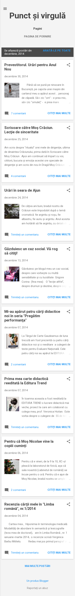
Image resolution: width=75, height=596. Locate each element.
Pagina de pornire (37, 36)
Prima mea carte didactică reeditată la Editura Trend (26, 381)
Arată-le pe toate (57, 50)
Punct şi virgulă (37, 15)
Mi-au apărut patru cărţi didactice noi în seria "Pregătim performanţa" (32, 315)
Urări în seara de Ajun (22, 190)
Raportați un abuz (37, 588)
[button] (68, 65)
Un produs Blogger (38, 580)
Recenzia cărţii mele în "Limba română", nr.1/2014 (29, 506)
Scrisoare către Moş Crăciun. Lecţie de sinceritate (28, 130)
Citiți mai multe (59, 113)
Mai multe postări (37, 566)
